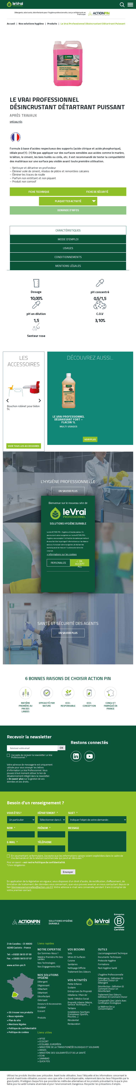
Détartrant (42, 993)
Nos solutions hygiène (48, 976)
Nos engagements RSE (49, 966)
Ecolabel (42, 1007)
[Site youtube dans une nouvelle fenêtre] (91, 755)
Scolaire (72, 987)
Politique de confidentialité (22, 1028)
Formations (103, 964)
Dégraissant (43, 985)
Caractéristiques (68, 230)
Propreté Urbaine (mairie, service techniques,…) (80, 1003)
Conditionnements (68, 257)
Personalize (58, 563)
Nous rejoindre (16, 1016)
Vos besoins (76, 949)
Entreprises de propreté (80, 991)
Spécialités (16, 122)
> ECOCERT (43, 1041)
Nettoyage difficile (77, 968)
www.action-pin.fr (16, 965)
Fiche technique (39, 192)
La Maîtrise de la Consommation (106, 1008)
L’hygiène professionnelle (110, 974)
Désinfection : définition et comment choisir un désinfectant (111, 988)
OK (61, 748)
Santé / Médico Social (78, 999)
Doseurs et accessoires (49, 1004)
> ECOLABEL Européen (49, 1044)
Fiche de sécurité (97, 192)
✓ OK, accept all (79, 563)
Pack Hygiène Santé (107, 968)
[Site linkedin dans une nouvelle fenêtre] (77, 755)
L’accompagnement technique (113, 953)
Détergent (42, 982)
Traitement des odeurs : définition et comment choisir (112, 995)
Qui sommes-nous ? (48, 953)
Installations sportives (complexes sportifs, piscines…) (79, 1014)
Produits (42, 1018)
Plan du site (15, 1020)
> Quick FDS (44, 1061)
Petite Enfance (75, 984)
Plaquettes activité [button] (68, 201)
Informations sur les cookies (63, 554)
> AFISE (41, 1038)
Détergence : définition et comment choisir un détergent (110, 980)
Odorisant (42, 1000)
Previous (8, 402)
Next (38, 402)
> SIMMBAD (43, 1058)
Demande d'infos (68, 210)
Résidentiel (73, 1020)
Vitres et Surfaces (76, 957)
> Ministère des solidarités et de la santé (62, 1052)
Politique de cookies (19, 1032)
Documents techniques (109, 957)
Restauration (74, 1024)
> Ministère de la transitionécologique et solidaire (68, 1047)
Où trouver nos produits (21, 1012)
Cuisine (71, 960)
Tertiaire (72, 1008)
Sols (70, 953)
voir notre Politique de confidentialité (44, 862)
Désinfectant (44, 996)
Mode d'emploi (68, 239)
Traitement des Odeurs (79, 972)
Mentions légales (68, 266)
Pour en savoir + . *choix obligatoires (36, 864)
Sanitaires (73, 964)
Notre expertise (49, 949)
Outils (102, 949)
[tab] (68, 230)
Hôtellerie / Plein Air (77, 995)
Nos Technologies (46, 963)
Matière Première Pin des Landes (50, 958)
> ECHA (41, 1055)
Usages (68, 248)
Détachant (42, 989)
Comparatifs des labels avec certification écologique (112, 1002)
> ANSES (42, 1050)
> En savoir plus (15, 779)
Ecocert (41, 1011)
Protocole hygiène (107, 960)
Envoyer (68, 872)
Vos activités (77, 980)
